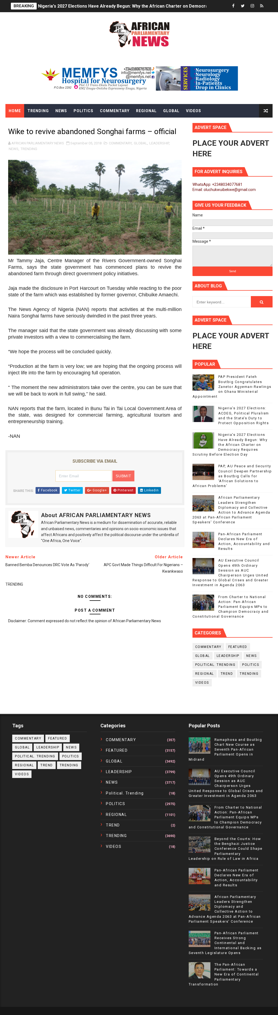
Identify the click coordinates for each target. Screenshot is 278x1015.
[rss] (262, 6)
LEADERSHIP (159, 143)
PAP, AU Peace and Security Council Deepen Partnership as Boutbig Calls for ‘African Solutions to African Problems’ (232, 476)
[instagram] (252, 6)
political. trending (215, 665)
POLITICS (250, 665)
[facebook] (233, 6)
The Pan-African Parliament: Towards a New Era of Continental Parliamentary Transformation (224, 974)
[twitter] (243, 6)
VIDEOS (202, 683)
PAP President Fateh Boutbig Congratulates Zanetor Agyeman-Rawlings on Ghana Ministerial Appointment (231, 386)
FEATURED (237, 647)
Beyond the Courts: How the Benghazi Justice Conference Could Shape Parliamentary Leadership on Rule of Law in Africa (226, 849)
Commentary (114, 111)
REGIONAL (204, 674)
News (61, 111)
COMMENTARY (120, 143)
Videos (193, 111)
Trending (38, 111)
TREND (227, 674)
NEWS (13, 149)
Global (171, 111)
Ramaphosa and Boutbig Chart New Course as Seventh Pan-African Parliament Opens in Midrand (225, 749)
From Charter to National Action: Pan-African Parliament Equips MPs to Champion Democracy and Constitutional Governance (230, 607)
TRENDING (29, 149)
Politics (83, 111)
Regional (146, 111)
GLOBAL (140, 143)
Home (15, 111)
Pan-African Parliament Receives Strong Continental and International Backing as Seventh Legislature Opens (225, 943)
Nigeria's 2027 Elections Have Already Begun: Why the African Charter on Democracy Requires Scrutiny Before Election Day (230, 444)
